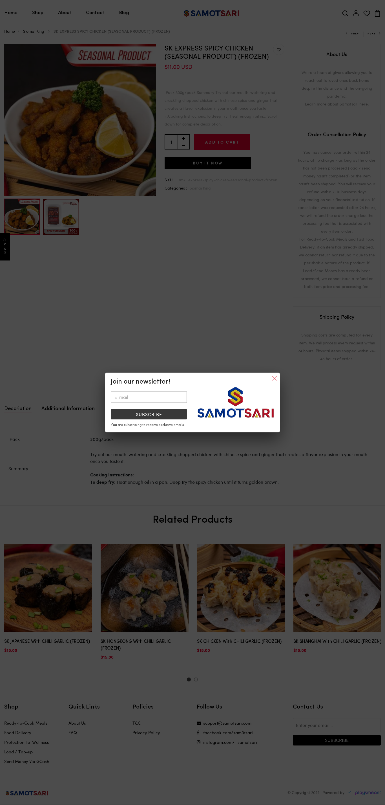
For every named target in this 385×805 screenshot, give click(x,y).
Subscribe (149, 414)
